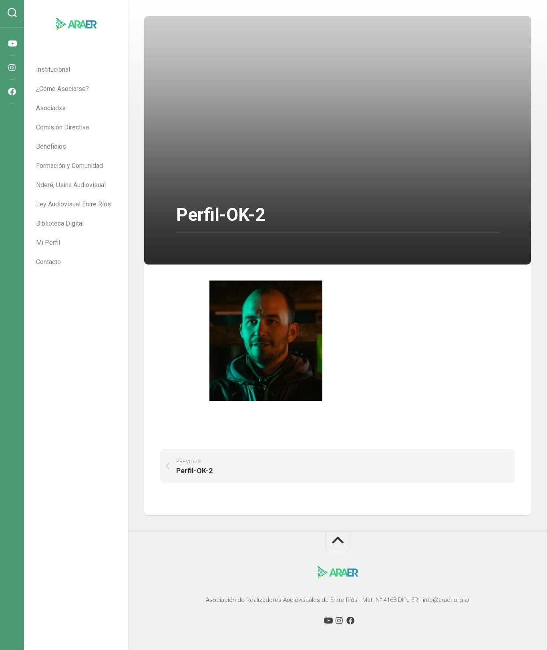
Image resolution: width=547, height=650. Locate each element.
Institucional (53, 69)
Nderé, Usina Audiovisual (71, 185)
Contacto (48, 262)
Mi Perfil (48, 242)
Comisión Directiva (62, 127)
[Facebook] (12, 92)
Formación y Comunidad (69, 166)
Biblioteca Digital (60, 223)
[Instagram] (12, 68)
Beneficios (51, 146)
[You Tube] (12, 44)
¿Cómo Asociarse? (62, 89)
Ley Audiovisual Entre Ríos (73, 204)
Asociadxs (51, 108)
